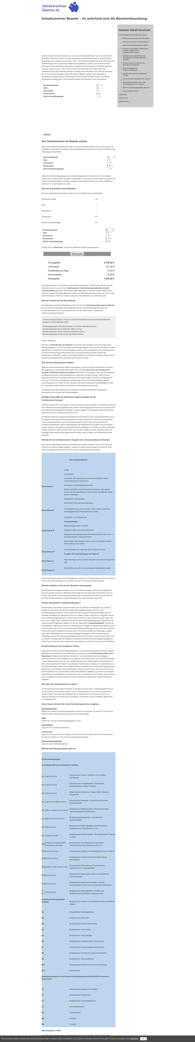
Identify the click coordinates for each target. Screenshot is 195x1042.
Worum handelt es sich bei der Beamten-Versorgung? (134, 64)
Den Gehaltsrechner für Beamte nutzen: (133, 35)
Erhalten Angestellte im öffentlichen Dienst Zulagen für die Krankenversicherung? (135, 50)
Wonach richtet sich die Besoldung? (136, 42)
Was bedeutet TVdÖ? (130, 91)
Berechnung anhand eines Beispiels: (136, 38)
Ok (143, 1038)
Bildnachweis (124, 101)
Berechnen (47, 134)
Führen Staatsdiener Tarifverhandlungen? (130, 69)
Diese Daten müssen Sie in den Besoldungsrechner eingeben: (134, 83)
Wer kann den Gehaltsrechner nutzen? (137, 79)
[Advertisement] (78, 38)
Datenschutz (123, 98)
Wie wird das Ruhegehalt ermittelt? (135, 45)
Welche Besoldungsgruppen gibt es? (136, 87)
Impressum (123, 94)
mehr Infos (134, 1038)
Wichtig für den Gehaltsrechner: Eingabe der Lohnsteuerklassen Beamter (134, 57)
